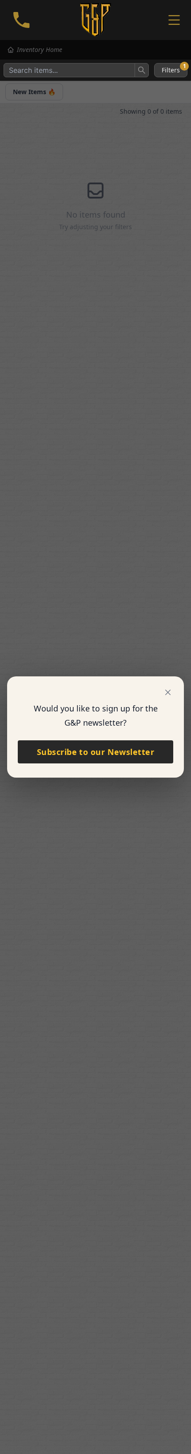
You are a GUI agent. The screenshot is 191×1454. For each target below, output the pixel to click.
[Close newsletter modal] (168, 692)
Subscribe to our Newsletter (95, 752)
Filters (174, 68)
